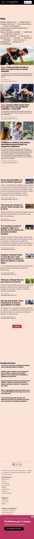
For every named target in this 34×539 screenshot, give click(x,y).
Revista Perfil (6, 485)
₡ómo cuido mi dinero (24, 24)
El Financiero (5, 483)
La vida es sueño (24, 36)
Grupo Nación (5, 479)
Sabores (4, 487)
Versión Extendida (5, 44)
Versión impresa (6, 493)
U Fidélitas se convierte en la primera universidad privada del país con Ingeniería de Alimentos (15, 144)
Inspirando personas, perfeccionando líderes (14, 28)
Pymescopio (27, 38)
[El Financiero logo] (12, 2)
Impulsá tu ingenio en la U (8, 22)
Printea (4, 504)
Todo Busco (5, 500)
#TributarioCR (4, 42)
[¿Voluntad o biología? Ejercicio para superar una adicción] (29, 281)
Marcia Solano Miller (8, 272)
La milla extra (28, 32)
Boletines (4, 491)
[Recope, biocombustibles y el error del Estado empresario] (29, 181)
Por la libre (17, 38)
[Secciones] (3, 2)
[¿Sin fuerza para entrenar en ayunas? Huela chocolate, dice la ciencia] (29, 206)
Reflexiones (7, 40)
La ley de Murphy (5, 30)
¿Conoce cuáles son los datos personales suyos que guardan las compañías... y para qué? (15, 107)
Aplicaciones (5, 489)
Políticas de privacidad (8, 510)
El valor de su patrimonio (11, 26)
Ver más (17, 326)
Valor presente (17, 42)
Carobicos (6, 79)
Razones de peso (20, 40)
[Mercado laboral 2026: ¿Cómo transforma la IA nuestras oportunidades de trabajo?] (29, 302)
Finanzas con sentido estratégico (10, 32)
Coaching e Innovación (7, 24)
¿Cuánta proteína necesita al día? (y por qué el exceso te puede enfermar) (14, 69)
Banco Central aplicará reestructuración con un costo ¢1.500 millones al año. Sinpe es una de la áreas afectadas (15, 391)
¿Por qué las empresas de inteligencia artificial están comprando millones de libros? (15, 366)
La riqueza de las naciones (12, 34)
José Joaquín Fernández (9, 197)
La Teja (4, 481)
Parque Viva (5, 502)
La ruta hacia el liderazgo (8, 36)
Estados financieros (7, 514)
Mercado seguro (5, 38)
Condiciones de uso (7, 512)
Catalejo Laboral (24, 22)
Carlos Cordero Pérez (10, 117)
